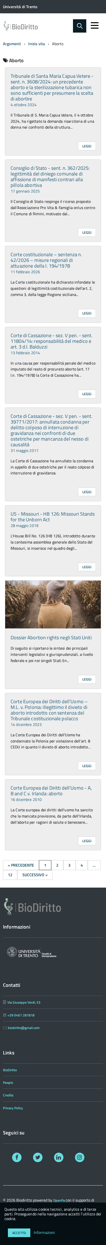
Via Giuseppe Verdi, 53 (23, 1002)
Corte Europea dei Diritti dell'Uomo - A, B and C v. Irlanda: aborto (51, 793)
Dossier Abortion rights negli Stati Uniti (51, 637)
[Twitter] (37, 1157)
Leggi (86, 146)
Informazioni (44, 1232)
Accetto (19, 1232)
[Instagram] (79, 1157)
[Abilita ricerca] (79, 26)
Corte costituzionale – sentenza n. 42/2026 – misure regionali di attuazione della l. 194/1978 (46, 263)
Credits (8, 1095)
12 (10, 875)
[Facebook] (16, 1157)
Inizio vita (36, 44)
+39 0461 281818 (21, 1015)
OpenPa (59, 1200)
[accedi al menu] (95, 25)
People (8, 1082)
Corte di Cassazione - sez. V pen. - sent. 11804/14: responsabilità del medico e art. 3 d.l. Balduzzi (51, 343)
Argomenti (12, 44)
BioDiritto (10, 1069)
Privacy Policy (13, 1107)
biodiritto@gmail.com (24, 1027)
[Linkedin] (58, 1157)
